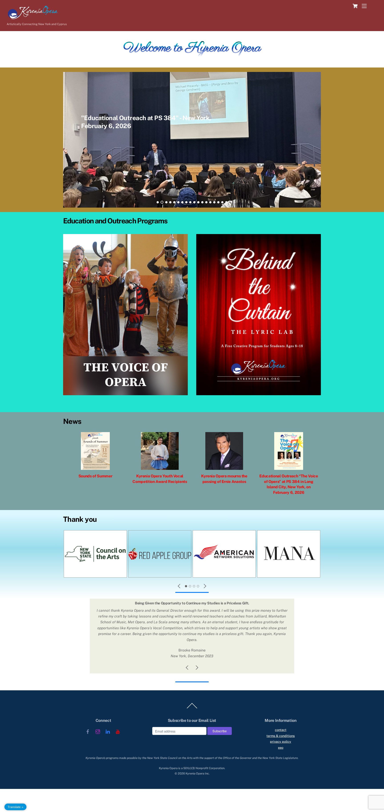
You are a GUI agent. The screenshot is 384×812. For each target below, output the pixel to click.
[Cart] (354, 6)
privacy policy (280, 741)
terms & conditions (280, 736)
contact (280, 730)
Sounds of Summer (95, 476)
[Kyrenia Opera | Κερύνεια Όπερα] (30, 18)
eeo (280, 747)
